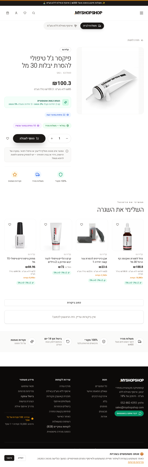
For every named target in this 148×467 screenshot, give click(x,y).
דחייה (20, 458)
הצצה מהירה (126, 224)
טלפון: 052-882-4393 (132, 403)
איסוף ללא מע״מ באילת (58, 391)
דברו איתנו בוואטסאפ (127, 413)
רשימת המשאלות (61, 421)
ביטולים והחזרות (62, 406)
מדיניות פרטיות (26, 391)
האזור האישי (63, 416)
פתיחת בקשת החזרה (59, 411)
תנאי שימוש (27, 386)
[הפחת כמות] (67, 138)
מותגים (103, 406)
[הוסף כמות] (52, 138)
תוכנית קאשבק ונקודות (58, 396)
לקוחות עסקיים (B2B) (58, 427)
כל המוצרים (101, 386)
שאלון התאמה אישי (97, 391)
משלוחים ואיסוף (62, 401)
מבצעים (103, 411)
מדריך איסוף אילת (24, 406)
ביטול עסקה (27, 396)
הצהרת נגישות (26, 401)
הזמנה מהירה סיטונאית (58, 432)
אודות (104, 416)
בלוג (105, 401)
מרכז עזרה (64, 386)
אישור (9, 458)
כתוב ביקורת (74, 303)
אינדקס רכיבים (99, 396)
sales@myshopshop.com (130, 407)
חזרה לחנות (133, 40)
